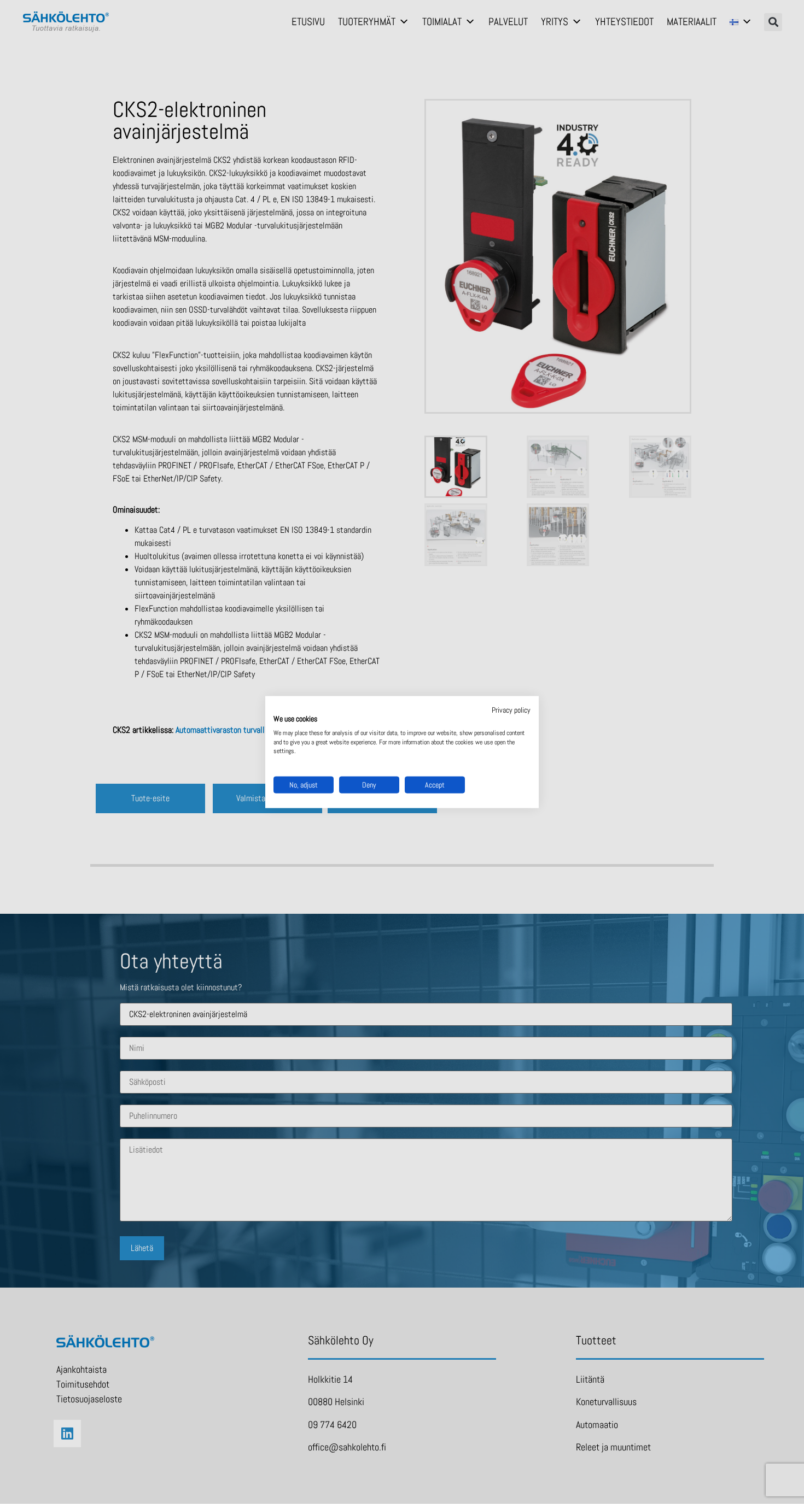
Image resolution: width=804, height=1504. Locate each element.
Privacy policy (511, 710)
